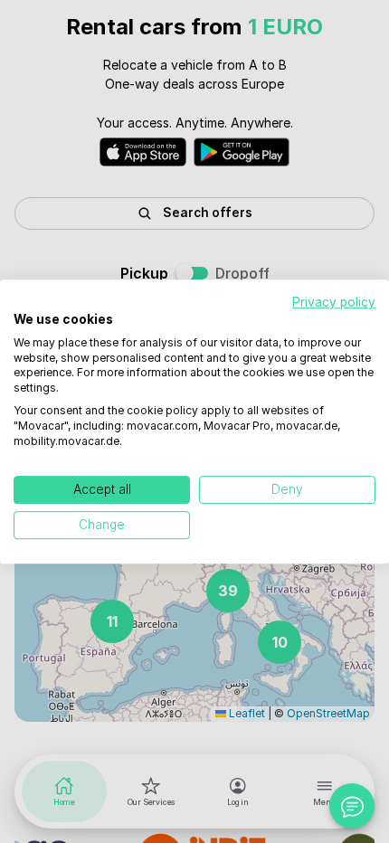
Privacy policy (333, 302)
